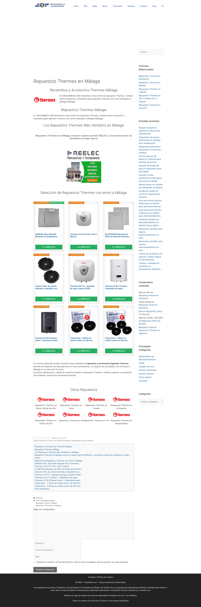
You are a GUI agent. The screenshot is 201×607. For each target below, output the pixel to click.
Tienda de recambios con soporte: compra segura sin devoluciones (151, 257)
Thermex (39, 498)
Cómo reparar (145, 377)
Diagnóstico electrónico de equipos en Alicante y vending (150, 150)
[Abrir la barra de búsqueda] (162, 6)
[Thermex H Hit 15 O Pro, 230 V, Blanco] (83, 218)
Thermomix (117, 6)
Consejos (143, 381)
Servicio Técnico (146, 374)
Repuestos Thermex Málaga (47, 449)
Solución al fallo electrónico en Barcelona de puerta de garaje (150, 178)
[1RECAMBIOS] (50, 5)
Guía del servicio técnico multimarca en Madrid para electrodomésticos (150, 203)
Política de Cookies (105, 577)
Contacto (143, 6)
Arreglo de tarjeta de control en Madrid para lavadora (149, 194)
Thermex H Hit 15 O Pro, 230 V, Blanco (83, 235)
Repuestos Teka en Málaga (46, 503)
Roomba (131, 6)
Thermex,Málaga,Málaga (45, 500)
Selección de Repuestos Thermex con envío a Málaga (58, 461)
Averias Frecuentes (148, 370)
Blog (154, 6)
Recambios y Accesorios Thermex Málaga (53, 446)
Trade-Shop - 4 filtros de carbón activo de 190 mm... (117, 339)
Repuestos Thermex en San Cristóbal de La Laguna (149, 98)
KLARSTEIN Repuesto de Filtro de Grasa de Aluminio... (117, 235)
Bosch (104, 6)
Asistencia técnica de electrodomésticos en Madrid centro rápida (149, 222)
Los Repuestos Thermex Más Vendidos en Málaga (57, 452)
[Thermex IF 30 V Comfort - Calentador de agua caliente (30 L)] (118, 270)
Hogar (141, 363)
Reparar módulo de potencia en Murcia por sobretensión (149, 131)
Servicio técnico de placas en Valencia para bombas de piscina (150, 159)
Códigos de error (146, 366)
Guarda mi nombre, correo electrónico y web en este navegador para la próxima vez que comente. (82, 562)
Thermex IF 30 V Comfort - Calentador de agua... (116, 287)
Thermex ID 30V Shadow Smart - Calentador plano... (47, 339)
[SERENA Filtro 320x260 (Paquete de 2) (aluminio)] (48, 218)
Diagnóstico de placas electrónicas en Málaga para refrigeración (149, 140)
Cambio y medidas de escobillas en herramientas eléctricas (150, 266)
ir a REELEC (48, 247)
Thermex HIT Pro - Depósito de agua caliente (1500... (82, 287)
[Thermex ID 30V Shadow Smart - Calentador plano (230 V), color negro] (48, 322)
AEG (85, 6)
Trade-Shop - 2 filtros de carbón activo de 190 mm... (82, 339)
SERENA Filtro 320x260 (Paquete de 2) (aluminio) (46, 235)
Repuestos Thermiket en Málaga (48, 505)
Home (76, 6)
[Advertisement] (100, 28)
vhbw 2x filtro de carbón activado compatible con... (46, 287)
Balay (95, 6)
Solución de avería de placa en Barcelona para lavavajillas (150, 168)
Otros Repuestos (42, 489)
